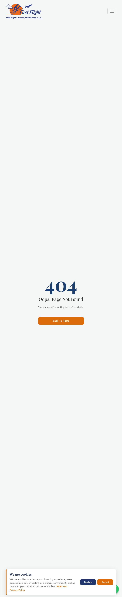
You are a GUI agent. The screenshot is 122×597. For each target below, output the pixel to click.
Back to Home (61, 321)
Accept (105, 582)
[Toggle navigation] (111, 11)
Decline (88, 582)
